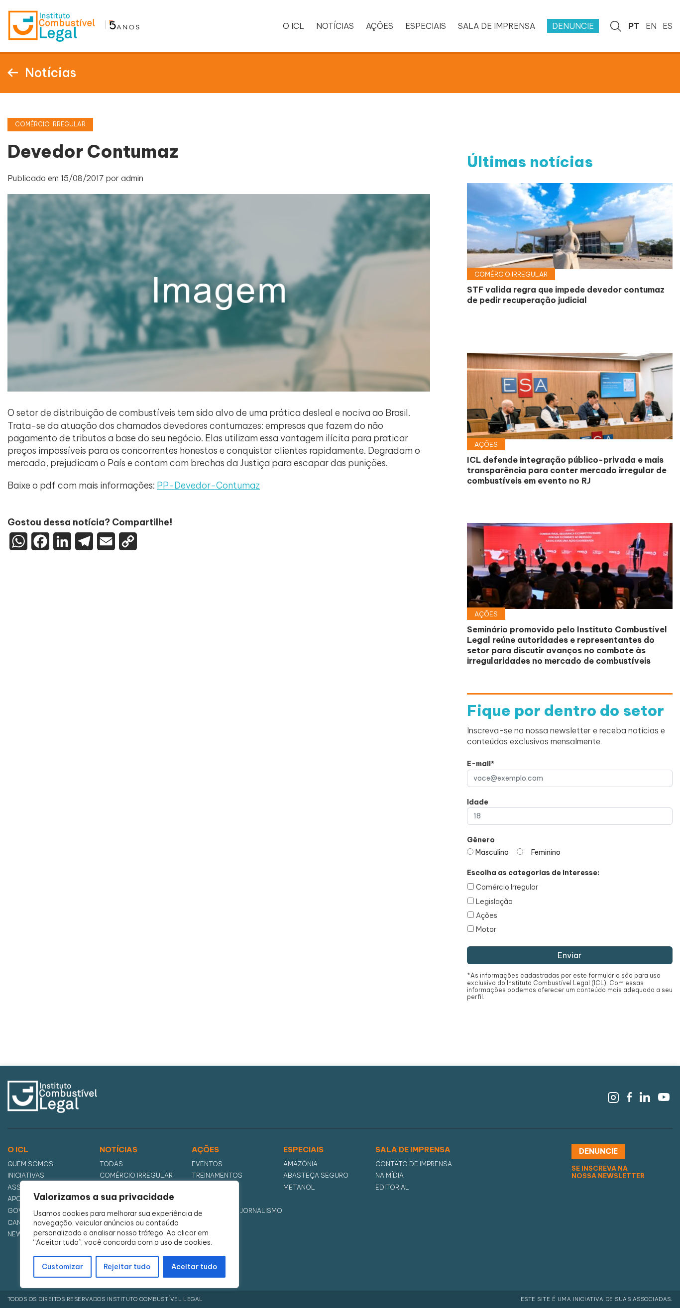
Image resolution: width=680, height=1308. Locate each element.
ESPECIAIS (425, 26)
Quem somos (30, 1164)
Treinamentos (217, 1175)
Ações (486, 915)
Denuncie (573, 26)
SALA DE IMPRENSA (496, 26)
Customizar (62, 1266)
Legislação (494, 901)
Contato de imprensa (413, 1164)
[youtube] (664, 1096)
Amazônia (300, 1164)
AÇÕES (379, 26)
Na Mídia (389, 1175)
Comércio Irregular (507, 887)
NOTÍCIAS (335, 26)
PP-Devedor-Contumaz (208, 485)
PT (634, 26)
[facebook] (630, 1096)
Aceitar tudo (194, 1266)
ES (668, 26)
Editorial (392, 1187)
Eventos (207, 1164)
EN (651, 26)
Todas (111, 1164)
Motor (486, 929)
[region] (129, 1234)
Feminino (546, 852)
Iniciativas (25, 1175)
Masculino (492, 852)
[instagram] (613, 1096)
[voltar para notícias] (12, 71)
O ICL (293, 26)
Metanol (299, 1187)
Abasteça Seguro (315, 1175)
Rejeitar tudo (127, 1266)
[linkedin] (645, 1096)
